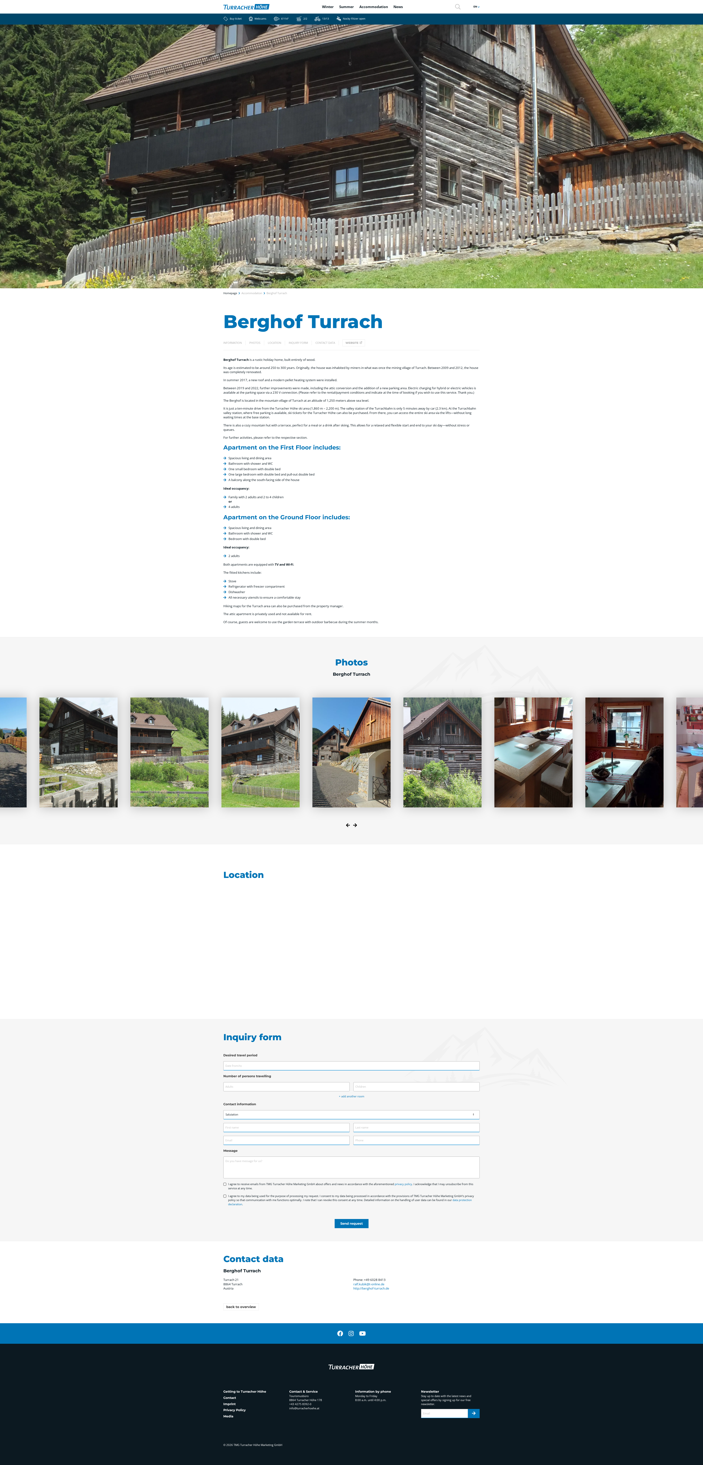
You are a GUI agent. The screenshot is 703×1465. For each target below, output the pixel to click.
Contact (229, 1398)
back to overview (241, 1307)
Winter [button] (328, 7)
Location (274, 343)
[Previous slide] (348, 825)
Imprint (229, 1404)
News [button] (398, 7)
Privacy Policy (234, 1410)
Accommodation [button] (373, 7)
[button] (458, 6)
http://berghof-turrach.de (371, 1288)
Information (232, 343)
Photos (254, 343)
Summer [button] (346, 7)
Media (228, 1416)
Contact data (325, 343)
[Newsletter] (474, 1413)
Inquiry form (298, 343)
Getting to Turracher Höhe (244, 1391)
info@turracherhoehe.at (304, 1408)
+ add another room (351, 1096)
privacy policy (403, 1184)
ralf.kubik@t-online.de (368, 1284)
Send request (351, 1224)
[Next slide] (355, 825)
